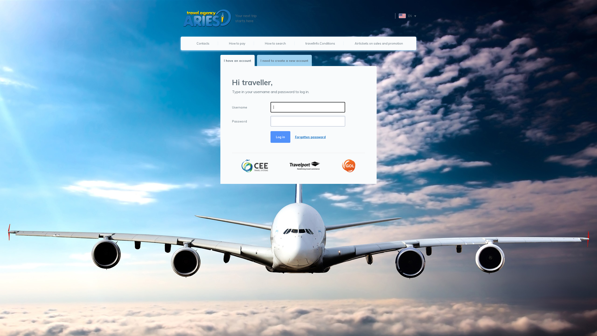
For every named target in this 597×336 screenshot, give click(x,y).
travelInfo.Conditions (320, 43)
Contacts (203, 43)
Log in (280, 137)
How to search (275, 43)
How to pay (237, 43)
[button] (407, 16)
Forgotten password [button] (310, 137)
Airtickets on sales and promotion (379, 43)
